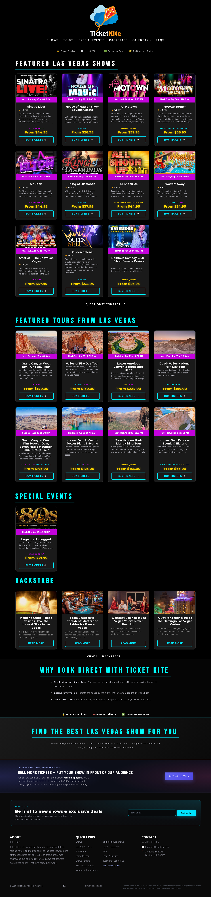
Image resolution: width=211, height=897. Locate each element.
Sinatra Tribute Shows (113, 841)
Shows (52, 40)
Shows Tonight (83, 860)
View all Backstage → (105, 656)
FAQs (160, 40)
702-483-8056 (152, 842)
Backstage (118, 40)
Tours (68, 40)
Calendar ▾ (141, 40)
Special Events (91, 40)
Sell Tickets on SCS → (179, 776)
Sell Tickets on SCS (112, 865)
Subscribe (186, 813)
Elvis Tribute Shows (85, 865)
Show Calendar (83, 856)
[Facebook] (64, 886)
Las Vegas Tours (84, 846)
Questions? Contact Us (105, 304)
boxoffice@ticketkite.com (157, 847)
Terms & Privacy (110, 856)
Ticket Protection (111, 846)
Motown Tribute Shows (87, 870)
